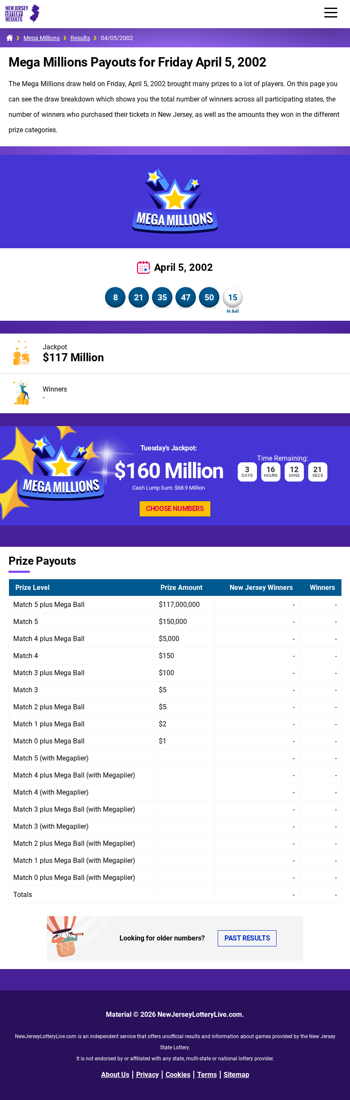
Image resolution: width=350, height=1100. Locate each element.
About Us (115, 1075)
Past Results (247, 938)
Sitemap (236, 1075)
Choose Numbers (175, 509)
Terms (207, 1075)
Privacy (147, 1075)
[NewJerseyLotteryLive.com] (19, 21)
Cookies (178, 1075)
